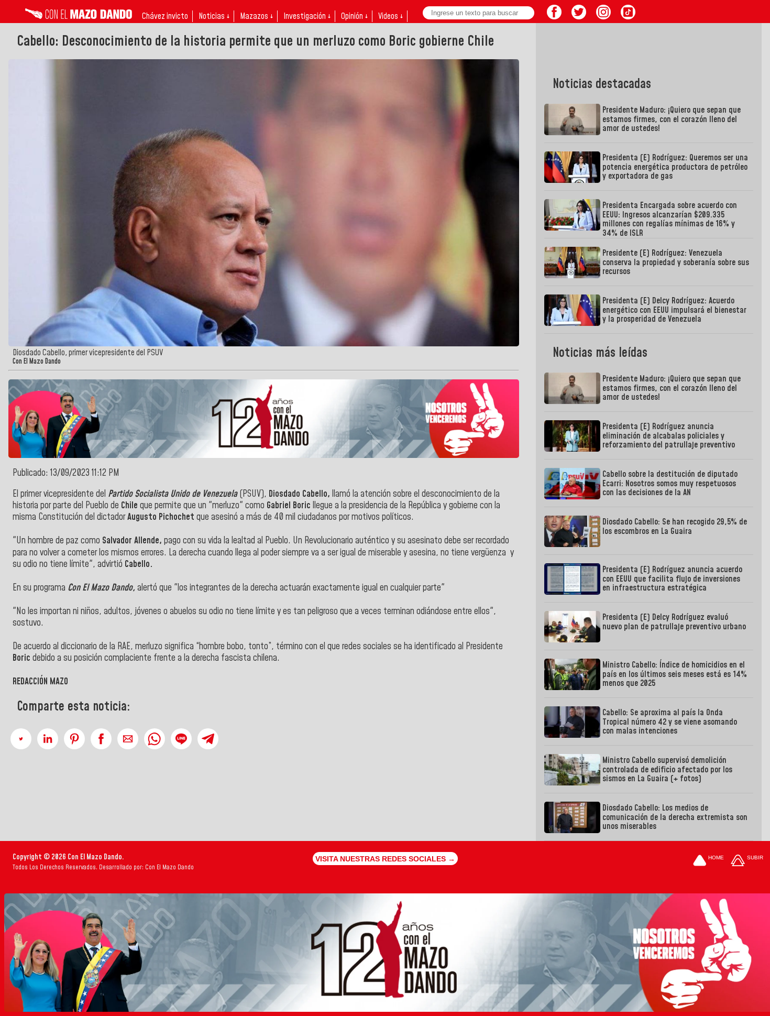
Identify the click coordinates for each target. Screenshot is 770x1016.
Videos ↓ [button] (390, 16)
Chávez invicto (165, 16)
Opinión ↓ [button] (354, 16)
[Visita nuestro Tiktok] (628, 16)
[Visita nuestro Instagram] (603, 16)
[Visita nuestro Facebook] (554, 16)
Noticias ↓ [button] (214, 16)
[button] (20, 738)
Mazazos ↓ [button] (256, 16)
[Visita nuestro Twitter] (578, 16)
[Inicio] (78, 16)
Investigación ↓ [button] (307, 16)
